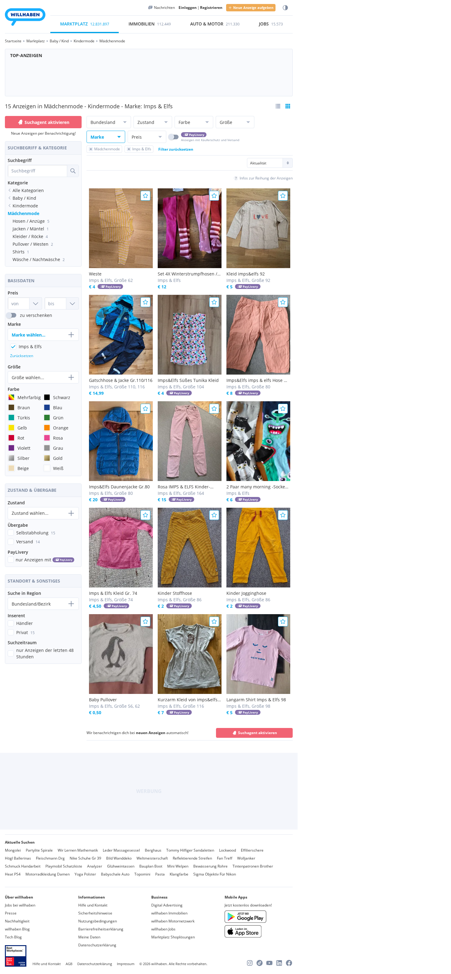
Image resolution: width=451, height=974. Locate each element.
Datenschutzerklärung (97, 945)
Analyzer (94, 866)
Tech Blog (13, 937)
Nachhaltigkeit (17, 921)
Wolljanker (246, 858)
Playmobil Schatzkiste (63, 866)
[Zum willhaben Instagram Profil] (249, 963)
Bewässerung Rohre (210, 866)
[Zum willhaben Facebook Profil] (289, 963)
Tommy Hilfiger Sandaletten (190, 850)
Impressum (125, 963)
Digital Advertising (167, 905)
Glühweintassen (120, 866)
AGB (69, 963)
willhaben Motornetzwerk (173, 921)
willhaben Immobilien (169, 913)
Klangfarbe (179, 874)
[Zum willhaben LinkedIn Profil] (279, 963)
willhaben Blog (17, 929)
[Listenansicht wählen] (278, 106)
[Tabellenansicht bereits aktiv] (288, 106)
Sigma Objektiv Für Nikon (214, 874)
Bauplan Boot (150, 866)
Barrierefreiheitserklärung (100, 929)
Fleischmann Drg (50, 858)
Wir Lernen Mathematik (78, 850)
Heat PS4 (13, 874)
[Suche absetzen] (73, 171)
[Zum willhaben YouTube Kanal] (269, 963)
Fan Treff (224, 858)
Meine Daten (89, 937)
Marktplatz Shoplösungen (173, 937)
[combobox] (37, 171)
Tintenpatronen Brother (253, 866)
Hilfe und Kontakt (92, 905)
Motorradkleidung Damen (47, 874)
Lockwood (227, 850)
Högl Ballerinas (18, 858)
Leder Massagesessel (121, 850)
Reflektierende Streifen (192, 858)
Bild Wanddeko (119, 858)
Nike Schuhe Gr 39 (85, 858)
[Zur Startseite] (25, 18)
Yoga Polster (85, 874)
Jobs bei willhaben (20, 905)
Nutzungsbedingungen (97, 921)
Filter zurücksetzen (175, 149)
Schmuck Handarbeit (22, 866)
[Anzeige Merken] (145, 196)
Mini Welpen (177, 866)
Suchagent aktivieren (47, 122)
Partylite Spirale (39, 850)
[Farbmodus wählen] (285, 8)
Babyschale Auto (115, 874)
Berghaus (153, 850)
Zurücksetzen (21, 355)
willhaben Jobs (163, 929)
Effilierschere (252, 850)
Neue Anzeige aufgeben (253, 7)
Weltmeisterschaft (152, 858)
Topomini (142, 874)
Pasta (160, 874)
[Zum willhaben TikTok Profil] (259, 963)
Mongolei (13, 850)
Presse (11, 913)
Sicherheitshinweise (95, 913)
